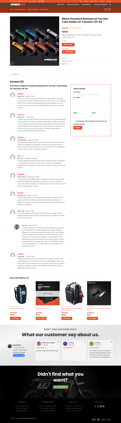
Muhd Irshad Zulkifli (39, 343)
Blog (81, 1)
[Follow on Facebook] (95, 407)
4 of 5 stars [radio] (87, 95)
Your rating (76, 92)
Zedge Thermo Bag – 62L (43, 308)
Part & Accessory (20, 9)
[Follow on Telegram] (104, 407)
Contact (86, 1)
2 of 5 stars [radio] (77, 95)
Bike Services (86, 4)
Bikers (66, 63)
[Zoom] (12, 63)
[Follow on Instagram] (98, 407)
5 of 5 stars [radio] (95, 95)
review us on (18, 355)
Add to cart (68, 44)
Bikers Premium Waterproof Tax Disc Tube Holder (98, 309)
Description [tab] (15, 74)
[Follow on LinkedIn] (101, 407)
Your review (77, 97)
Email (94, 113)
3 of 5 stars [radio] (81, 95)
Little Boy (88, 343)
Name (75, 113)
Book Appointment (101, 4)
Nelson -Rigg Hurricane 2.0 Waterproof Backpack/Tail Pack (72, 309)
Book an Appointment (73, 411)
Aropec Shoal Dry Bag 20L (17, 308)
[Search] (110, 4)
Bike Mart (60, 4)
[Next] (111, 303)
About (91, 1)
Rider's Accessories (33, 9)
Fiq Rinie (62, 343)
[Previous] (10, 303)
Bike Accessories (73, 4)
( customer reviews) (75, 28)
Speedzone (17, 345)
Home (11, 9)
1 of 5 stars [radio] (74, 95)
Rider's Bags (43, 9)
